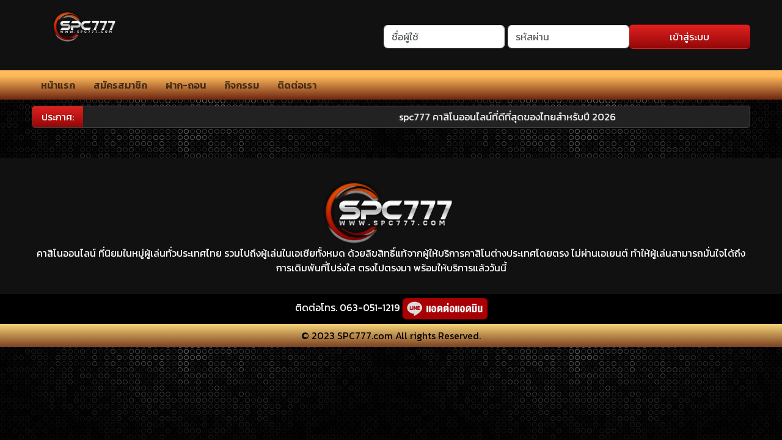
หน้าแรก (58, 85)
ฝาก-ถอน (186, 85)
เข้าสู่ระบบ (689, 36)
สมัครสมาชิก (120, 85)
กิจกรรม (241, 85)
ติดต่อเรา (296, 85)
